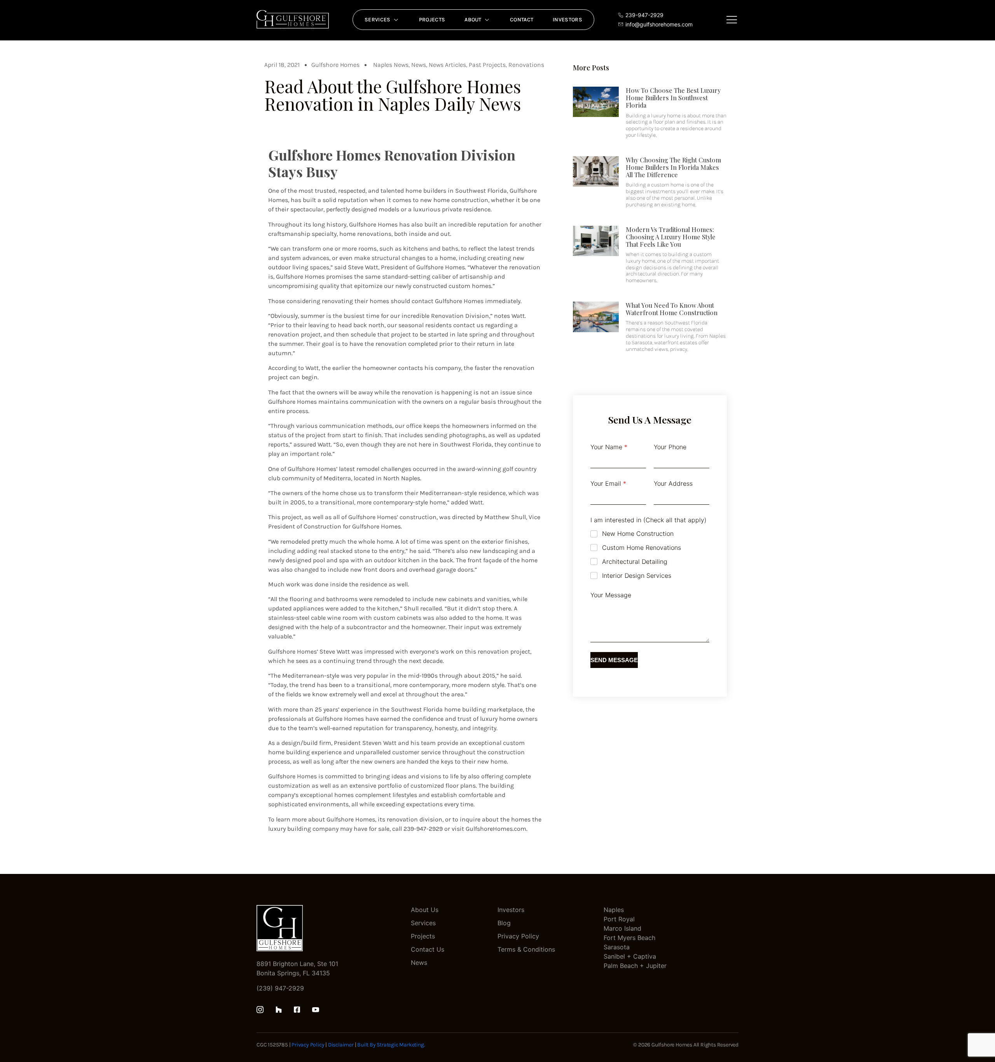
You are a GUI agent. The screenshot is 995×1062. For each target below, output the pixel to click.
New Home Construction (638, 533)
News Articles (447, 64)
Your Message (610, 595)
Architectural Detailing (634, 561)
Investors (567, 19)
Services (377, 19)
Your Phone (670, 447)
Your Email (608, 483)
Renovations (526, 64)
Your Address (673, 483)
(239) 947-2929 (280, 988)
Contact (521, 19)
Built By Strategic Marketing (390, 1044)
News (418, 64)
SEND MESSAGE (614, 660)
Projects (432, 19)
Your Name (608, 447)
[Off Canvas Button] (731, 20)
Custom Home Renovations (641, 547)
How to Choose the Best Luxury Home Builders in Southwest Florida (673, 97)
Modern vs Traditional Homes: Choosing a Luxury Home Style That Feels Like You (671, 236)
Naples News (390, 64)
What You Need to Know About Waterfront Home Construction (671, 309)
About (473, 19)
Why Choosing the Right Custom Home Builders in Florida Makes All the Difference (673, 167)
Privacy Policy (308, 1044)
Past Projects (487, 64)
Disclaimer (341, 1044)
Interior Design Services (636, 575)
